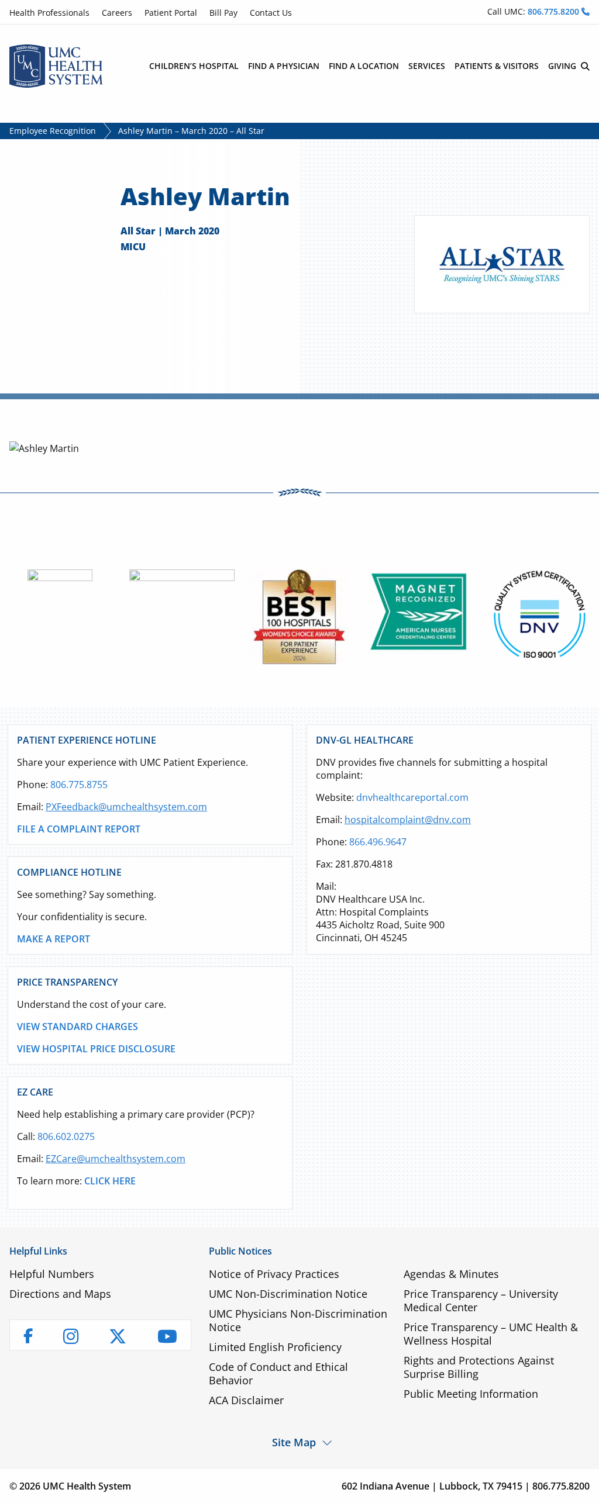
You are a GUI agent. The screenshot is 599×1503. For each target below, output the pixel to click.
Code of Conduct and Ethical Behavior (278, 1373)
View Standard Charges (77, 1026)
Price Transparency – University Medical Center (481, 1300)
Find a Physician (283, 65)
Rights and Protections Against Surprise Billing (479, 1367)
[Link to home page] (56, 64)
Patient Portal (170, 12)
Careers (117, 12)
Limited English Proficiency (275, 1347)
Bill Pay (223, 12)
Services (426, 65)
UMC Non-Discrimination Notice (288, 1294)
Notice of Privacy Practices (274, 1274)
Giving (562, 65)
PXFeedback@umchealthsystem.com (126, 806)
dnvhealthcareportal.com (412, 797)
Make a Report (53, 938)
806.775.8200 (554, 11)
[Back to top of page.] (581, 1485)
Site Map (294, 1442)
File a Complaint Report (78, 829)
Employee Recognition (52, 130)
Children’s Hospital (194, 65)
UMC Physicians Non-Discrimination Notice (298, 1320)
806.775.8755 (79, 784)
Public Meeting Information (471, 1394)
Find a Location (364, 65)
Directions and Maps (60, 1294)
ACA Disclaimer (246, 1400)
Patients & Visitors (497, 65)
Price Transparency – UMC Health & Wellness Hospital (491, 1333)
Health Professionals (49, 12)
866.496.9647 (378, 841)
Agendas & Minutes (451, 1274)
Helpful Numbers (51, 1274)
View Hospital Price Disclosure (96, 1048)
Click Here (110, 1180)
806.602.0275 (66, 1136)
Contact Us (271, 12)
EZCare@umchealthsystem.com (115, 1158)
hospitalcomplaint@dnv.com (408, 819)
